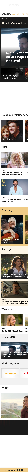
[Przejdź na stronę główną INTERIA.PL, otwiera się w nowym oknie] (6, 14)
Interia (2, 18)
